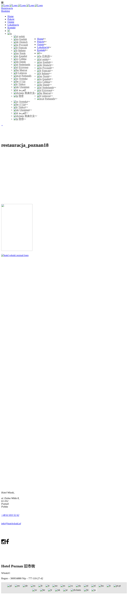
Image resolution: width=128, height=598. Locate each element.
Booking (5, 11)
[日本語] (9, 33)
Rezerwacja (7, 8)
